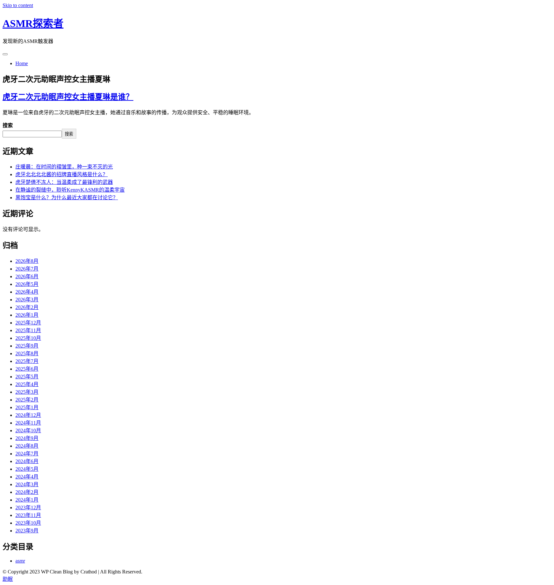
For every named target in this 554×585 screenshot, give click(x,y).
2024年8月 (26, 446)
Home (21, 63)
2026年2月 (26, 307)
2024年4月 (26, 476)
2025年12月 (28, 322)
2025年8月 (26, 353)
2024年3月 (26, 484)
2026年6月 (26, 276)
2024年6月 (26, 461)
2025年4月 (26, 384)
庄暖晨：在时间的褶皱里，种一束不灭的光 (64, 166)
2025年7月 (26, 361)
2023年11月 (28, 515)
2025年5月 (26, 376)
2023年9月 (26, 530)
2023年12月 (28, 507)
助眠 (8, 579)
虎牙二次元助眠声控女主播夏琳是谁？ (68, 97)
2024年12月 (28, 415)
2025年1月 (26, 407)
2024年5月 (26, 469)
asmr (20, 560)
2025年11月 (28, 330)
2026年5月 (26, 284)
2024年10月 (28, 430)
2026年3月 (26, 299)
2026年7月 (26, 268)
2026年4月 (26, 292)
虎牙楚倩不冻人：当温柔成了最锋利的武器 (64, 182)
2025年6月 (26, 369)
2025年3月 (26, 392)
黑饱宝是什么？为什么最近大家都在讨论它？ (66, 197)
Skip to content (18, 5)
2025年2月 (26, 399)
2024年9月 (26, 438)
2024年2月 (26, 492)
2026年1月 (26, 315)
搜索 (8, 125)
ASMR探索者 (33, 23)
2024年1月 (26, 500)
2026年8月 (26, 261)
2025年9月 (26, 345)
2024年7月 (26, 453)
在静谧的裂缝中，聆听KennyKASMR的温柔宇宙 (70, 190)
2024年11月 (28, 423)
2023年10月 (28, 523)
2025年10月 (28, 338)
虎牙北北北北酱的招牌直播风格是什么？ (61, 174)
